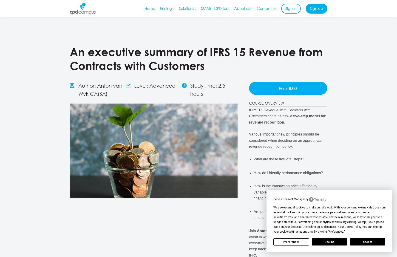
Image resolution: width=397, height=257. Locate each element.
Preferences (291, 242)
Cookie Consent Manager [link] (289, 199)
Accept (367, 242)
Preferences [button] (336, 231)
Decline (329, 242)
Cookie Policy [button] (353, 226)
